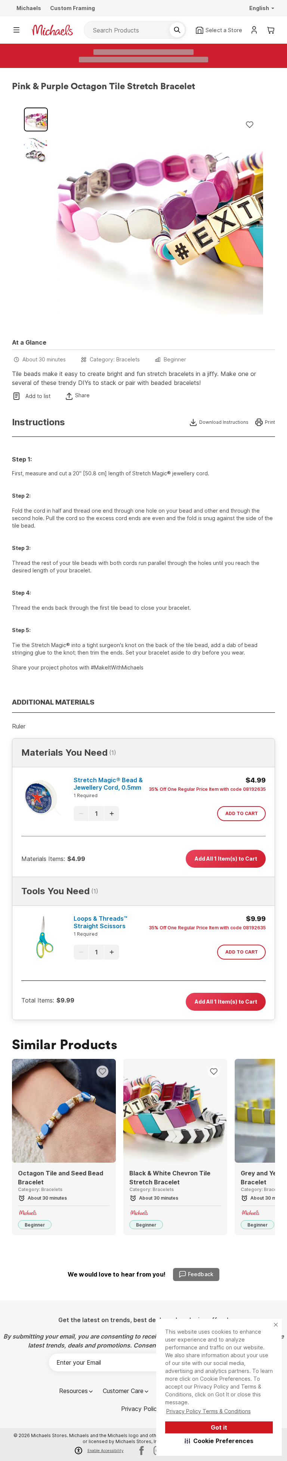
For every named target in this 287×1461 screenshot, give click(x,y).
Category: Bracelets (115, 359)
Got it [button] (219, 1427)
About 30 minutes (44, 359)
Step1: (22, 459)
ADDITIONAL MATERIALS (53, 702)
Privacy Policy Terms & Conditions (208, 1411)
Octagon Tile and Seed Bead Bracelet (60, 1177)
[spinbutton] (96, 813)
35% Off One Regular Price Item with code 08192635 (207, 789)
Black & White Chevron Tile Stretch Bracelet (169, 1177)
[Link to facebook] (142, 1451)
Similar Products (64, 1045)
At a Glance (29, 342)
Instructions (38, 422)
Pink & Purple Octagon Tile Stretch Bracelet (103, 86)
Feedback (200, 1274)
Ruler (18, 726)
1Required (86, 795)
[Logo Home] (52, 30)
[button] (219, 1441)
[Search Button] (177, 29)
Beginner (175, 359)
